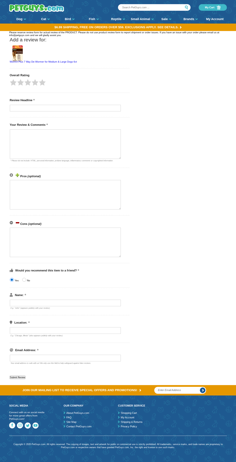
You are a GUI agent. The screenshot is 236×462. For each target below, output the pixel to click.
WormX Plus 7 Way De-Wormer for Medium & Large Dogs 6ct (43, 61)
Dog (19, 19)
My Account (215, 19)
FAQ (69, 417)
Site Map (71, 421)
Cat (43, 19)
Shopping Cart (129, 412)
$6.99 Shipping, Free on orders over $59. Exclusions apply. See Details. (116, 27)
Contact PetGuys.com (79, 426)
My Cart (210, 7)
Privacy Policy (129, 426)
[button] (13, 82)
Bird (68, 19)
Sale (164, 19)
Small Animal (140, 19)
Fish (92, 19)
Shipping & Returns (132, 421)
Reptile (116, 19)
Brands (188, 19)
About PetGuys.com (77, 412)
